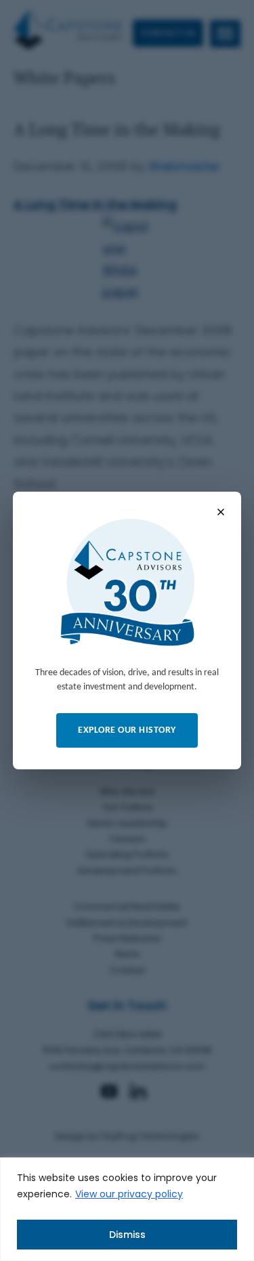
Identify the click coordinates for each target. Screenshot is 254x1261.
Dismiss (127, 1234)
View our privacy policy (129, 1194)
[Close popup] (221, 512)
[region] (127, 1209)
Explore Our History (127, 730)
